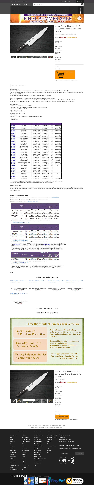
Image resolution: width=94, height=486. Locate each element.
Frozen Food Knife (38, 461)
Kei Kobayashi (25, 437)
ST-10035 (13, 154)
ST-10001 (13, 155)
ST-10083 (13, 146)
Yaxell (11, 439)
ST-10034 (13, 152)
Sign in (62, 1)
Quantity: (57, 66)
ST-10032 (13, 149)
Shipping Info (22, 85)
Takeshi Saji (13, 452)
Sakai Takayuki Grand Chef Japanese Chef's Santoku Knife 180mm (56, 289)
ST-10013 (13, 128)
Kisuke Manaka (26, 439)
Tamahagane (25, 467)
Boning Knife (37, 452)
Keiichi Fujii (13, 461)
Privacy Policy (33, 475)
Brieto (11, 467)
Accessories (31, 10)
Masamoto (12, 445)
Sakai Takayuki (59, 34)
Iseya (11, 437)
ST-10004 (13, 159)
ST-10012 (13, 127)
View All (24, 469)
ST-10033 (13, 151)
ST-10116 (13, 171)
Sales (47, 10)
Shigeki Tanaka (13, 450)
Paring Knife (37, 448)
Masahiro (12, 448)
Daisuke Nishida (26, 441)
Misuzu (24, 458)
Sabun (23, 445)
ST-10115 (13, 168)
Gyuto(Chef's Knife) (70, 34)
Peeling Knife (37, 450)
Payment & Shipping (52, 437)
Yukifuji (24, 452)
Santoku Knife (37, 439)
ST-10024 (13, 143)
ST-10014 (13, 130)
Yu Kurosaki (13, 456)
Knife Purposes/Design (52, 435)
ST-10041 (13, 160)
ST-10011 (13, 125)
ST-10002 (13, 157)
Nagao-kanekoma (14, 465)
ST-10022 (13, 139)
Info (73, 10)
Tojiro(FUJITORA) (14, 469)
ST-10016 (13, 133)
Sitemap (49, 450)
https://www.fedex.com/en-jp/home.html (20, 240)
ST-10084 (13, 147)
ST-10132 (13, 176)
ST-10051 (13, 162)
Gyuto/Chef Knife (38, 435)
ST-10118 (13, 173)
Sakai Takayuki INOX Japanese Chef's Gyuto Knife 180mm (37, 289)
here (28, 222)
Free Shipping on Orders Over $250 (18, 1)
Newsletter (73, 1)
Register (66, 1)
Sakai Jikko (25, 448)
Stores (56, 10)
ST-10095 (13, 138)
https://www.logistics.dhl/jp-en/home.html (20, 262)
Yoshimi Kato (13, 454)
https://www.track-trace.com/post (19, 222)
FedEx (34, 201)
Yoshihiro (12, 458)
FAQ (48, 448)
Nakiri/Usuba (37, 456)
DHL (37, 201)
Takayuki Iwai (25, 465)
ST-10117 (13, 170)
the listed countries (55, 197)
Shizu (23, 443)
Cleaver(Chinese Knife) (39, 458)
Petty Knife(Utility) (38, 445)
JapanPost (30, 201)
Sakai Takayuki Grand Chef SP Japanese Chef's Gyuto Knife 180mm (19, 289)
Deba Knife (37, 454)
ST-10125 (13, 166)
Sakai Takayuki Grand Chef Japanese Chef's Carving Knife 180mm (75, 289)
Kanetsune (12, 441)
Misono (24, 435)
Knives (22, 10)
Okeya (11, 463)
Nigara (23, 461)
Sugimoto (24, 454)
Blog (69, 1)
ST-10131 (13, 178)
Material (39, 10)
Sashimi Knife (37, 437)
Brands (14, 10)
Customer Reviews (51, 445)
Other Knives (37, 463)
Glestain (12, 443)
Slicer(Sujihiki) (38, 441)
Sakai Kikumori (26, 450)
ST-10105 (13, 165)
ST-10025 (13, 144)
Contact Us (38, 475)
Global (23, 456)
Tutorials (64, 10)
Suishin (24, 463)
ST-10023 (13, 141)
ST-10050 (13, 163)
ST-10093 (13, 135)
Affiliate (49, 441)
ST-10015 (13, 131)
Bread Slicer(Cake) (38, 443)
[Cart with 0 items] (80, 10)
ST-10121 (13, 174)
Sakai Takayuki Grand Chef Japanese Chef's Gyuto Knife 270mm (19, 302)
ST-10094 (13, 136)
